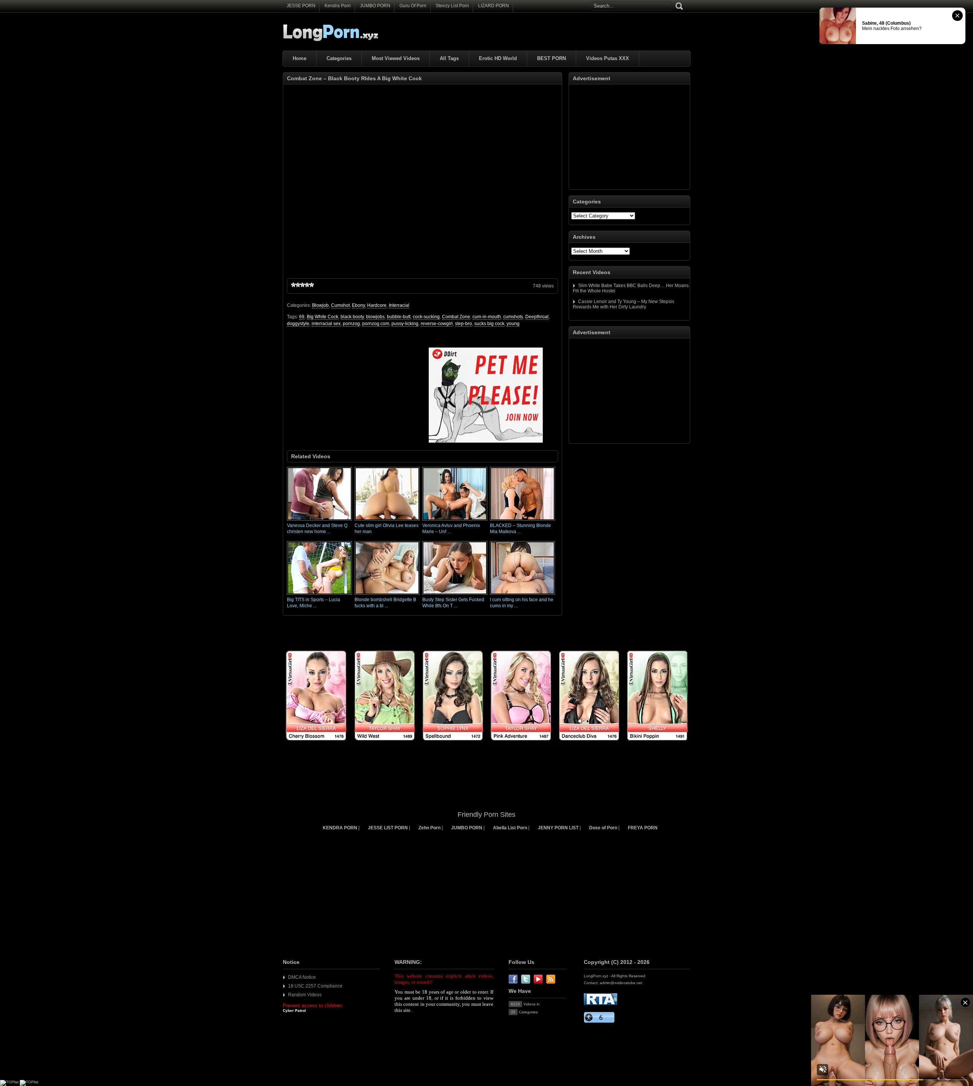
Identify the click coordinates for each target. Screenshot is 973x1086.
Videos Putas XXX (607, 58)
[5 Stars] (311, 285)
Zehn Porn (429, 827)
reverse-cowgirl (437, 323)
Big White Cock (322, 316)
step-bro (463, 323)
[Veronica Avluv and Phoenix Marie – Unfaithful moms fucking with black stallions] (454, 521)
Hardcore (377, 305)
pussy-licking (404, 323)
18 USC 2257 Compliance (315, 986)
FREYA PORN (643, 827)
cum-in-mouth (486, 316)
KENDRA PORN (340, 827)
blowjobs (375, 316)
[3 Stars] (302, 285)
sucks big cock (489, 323)
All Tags (449, 58)
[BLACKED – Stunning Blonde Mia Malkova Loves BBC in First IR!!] (522, 521)
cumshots (513, 316)
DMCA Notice (302, 977)
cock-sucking (426, 316)
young (513, 323)
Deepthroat (536, 316)
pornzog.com (375, 323)
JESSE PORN (301, 5)
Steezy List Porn (452, 5)
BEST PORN (551, 58)
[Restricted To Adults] (600, 1004)
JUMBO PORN (375, 5)
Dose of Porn (603, 827)
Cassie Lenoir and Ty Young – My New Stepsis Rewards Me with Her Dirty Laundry (623, 304)
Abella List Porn (510, 827)
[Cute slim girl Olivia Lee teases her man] (387, 521)
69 (301, 316)
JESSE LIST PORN (388, 827)
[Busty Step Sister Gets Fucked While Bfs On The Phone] (454, 595)
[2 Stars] (298, 285)
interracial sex (326, 323)
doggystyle (298, 323)
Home (299, 58)
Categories (339, 58)
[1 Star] (293, 285)
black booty (352, 316)
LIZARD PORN (493, 5)
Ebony (358, 305)
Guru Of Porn (412, 5)
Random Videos (305, 994)
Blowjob (320, 305)
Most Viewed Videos (396, 58)
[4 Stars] (307, 285)
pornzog (351, 323)
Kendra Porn (338, 5)
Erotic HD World (498, 58)
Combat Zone (456, 316)
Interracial (399, 305)
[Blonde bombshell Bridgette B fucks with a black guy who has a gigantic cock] (387, 595)
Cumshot (340, 305)
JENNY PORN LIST (558, 827)
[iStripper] (486, 745)
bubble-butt (398, 316)
